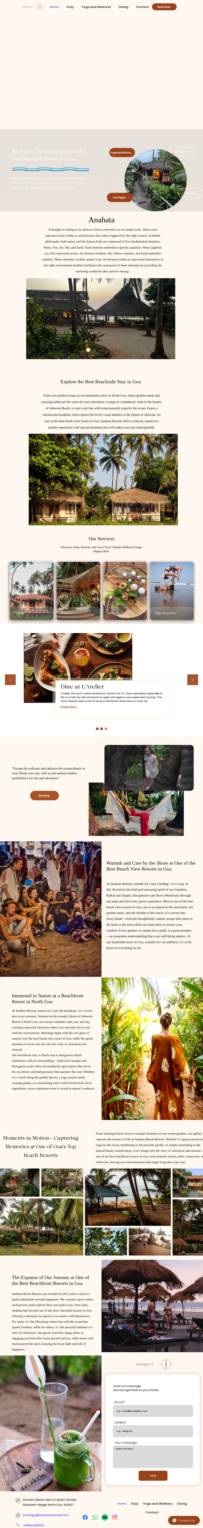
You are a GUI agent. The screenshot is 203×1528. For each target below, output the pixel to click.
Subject (120, 1422)
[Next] (192, 680)
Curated (72, 686)
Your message (126, 1442)
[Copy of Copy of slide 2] (106, 728)
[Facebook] (85, 1517)
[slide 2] (97, 728)
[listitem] (31, 591)
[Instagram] (114, 1517)
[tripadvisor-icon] (105, 1517)
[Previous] (10, 680)
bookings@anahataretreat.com (46, 1515)
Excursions (100, 686)
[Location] (18, 1500)
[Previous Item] (6, 1212)
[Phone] (18, 1525)
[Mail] (18, 1515)
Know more (69, 711)
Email (119, 1402)
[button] (70, 7)
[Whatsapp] (95, 1517)
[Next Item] (197, 1212)
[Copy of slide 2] (101, 728)
